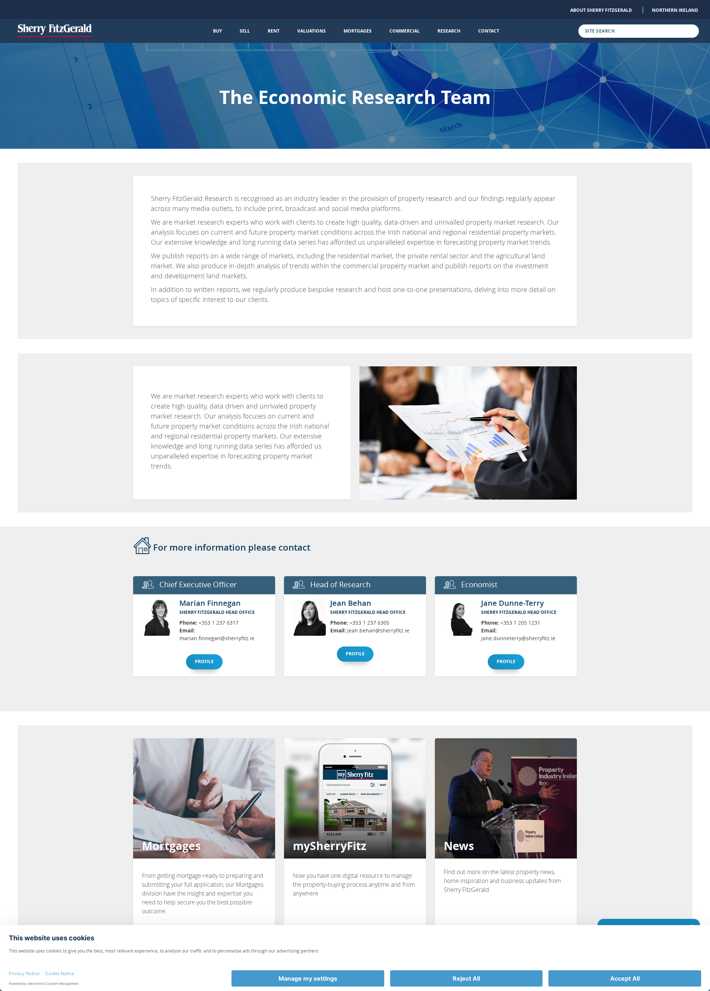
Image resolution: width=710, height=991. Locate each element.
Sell (245, 31)
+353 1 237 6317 (219, 622)
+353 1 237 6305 (369, 622)
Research (448, 31)
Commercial (404, 31)
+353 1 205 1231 (520, 622)
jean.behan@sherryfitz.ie (378, 630)
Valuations (311, 31)
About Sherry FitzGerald (601, 10)
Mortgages (358, 31)
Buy (217, 31)
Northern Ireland (675, 10)
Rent (274, 31)
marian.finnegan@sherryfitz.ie (216, 638)
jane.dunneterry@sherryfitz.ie (518, 638)
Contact (488, 31)
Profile (204, 661)
